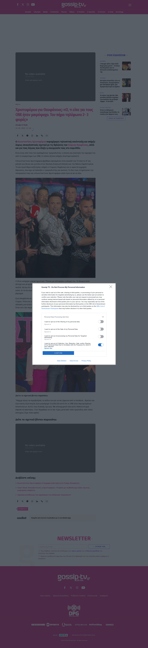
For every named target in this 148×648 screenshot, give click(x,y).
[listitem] (74, 317)
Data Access (74, 361)
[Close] (111, 287)
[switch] (101, 321)
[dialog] (74, 324)
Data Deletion (61, 361)
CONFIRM (58, 353)
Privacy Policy (86, 361)
